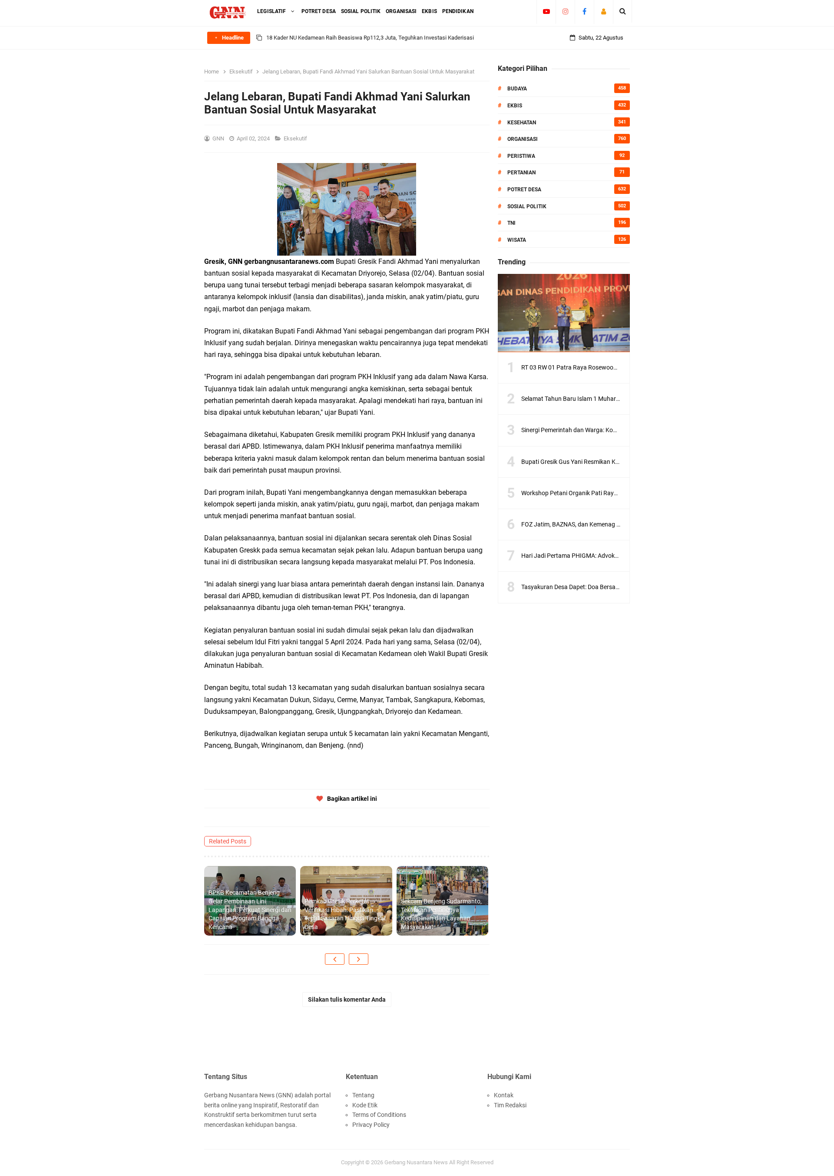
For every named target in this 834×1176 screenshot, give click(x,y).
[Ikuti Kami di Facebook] (584, 11)
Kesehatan (521, 123)
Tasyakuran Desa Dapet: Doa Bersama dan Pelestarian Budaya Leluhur (616, 586)
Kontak (503, 1095)
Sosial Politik (526, 206)
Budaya (517, 89)
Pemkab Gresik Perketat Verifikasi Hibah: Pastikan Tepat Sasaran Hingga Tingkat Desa (345, 914)
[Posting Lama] (358, 959)
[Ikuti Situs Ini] (603, 11)
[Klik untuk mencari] (622, 11)
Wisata (516, 240)
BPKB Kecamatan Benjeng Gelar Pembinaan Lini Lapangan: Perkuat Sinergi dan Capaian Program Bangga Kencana (249, 909)
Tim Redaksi (510, 1105)
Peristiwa (521, 156)
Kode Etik (364, 1105)
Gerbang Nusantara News (416, 1162)
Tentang (363, 1095)
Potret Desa (524, 190)
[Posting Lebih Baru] (334, 959)
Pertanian (521, 173)
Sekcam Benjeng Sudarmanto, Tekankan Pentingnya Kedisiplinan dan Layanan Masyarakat (441, 914)
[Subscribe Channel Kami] (546, 11)
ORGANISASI (522, 139)
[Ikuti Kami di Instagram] (565, 11)
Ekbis (514, 106)
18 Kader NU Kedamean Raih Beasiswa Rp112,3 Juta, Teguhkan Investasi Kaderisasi (370, 37)
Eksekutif (296, 138)
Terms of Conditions (379, 1114)
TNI (511, 223)
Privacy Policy (371, 1124)
